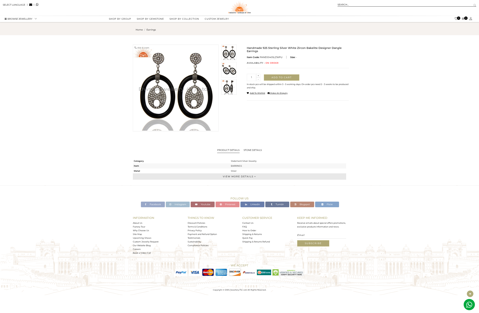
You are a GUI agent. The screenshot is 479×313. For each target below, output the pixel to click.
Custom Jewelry (217, 18)
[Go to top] (470, 294)
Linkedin (255, 204)
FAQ (244, 226)
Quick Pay (247, 238)
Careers (137, 249)
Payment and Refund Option (202, 234)
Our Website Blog (142, 245)
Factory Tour (139, 226)
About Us (137, 223)
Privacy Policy (195, 230)
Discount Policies (196, 223)
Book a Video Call (142, 253)
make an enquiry (279, 93)
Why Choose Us (141, 230)
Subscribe (313, 243)
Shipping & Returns (252, 234)
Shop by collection (184, 18)
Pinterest (230, 204)
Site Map (137, 234)
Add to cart (281, 77)
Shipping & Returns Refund (256, 241)
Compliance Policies (198, 245)
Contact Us (247, 223)
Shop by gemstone (150, 18)
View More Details (238, 176)
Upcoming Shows (142, 238)
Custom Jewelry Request (145, 241)
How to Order (249, 230)
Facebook (155, 204)
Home (139, 29)
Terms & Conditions (197, 226)
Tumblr (279, 204)
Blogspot (304, 204)
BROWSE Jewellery (19, 18)
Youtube (205, 204)
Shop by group (120, 18)
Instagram (180, 204)
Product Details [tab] (228, 150)
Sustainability (194, 241)
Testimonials (194, 238)
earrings (151, 29)
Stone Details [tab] (253, 150)
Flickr (329, 204)
